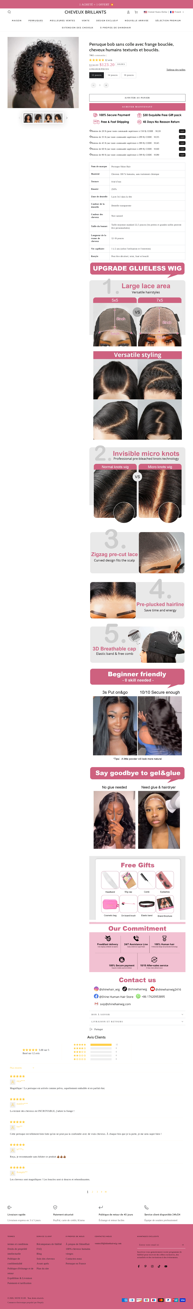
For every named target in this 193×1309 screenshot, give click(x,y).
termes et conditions (18, 1244)
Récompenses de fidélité (49, 1244)
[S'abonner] (183, 1245)
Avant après (43, 1263)
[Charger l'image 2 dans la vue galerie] (38, 118)
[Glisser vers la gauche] (19, 118)
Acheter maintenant (137, 107)
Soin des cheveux (46, 1258)
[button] (9, 12)
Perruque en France (76, 1263)
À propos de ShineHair (78, 1244)
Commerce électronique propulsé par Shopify (26, 1302)
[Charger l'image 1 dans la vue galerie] (28, 118)
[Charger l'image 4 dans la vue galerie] (58, 118)
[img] (17, 1076)
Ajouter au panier (137, 98)
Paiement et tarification (19, 1283)
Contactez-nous (74, 1258)
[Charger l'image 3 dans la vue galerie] (48, 118)
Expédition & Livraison (20, 1278)
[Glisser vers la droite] (66, 118)
